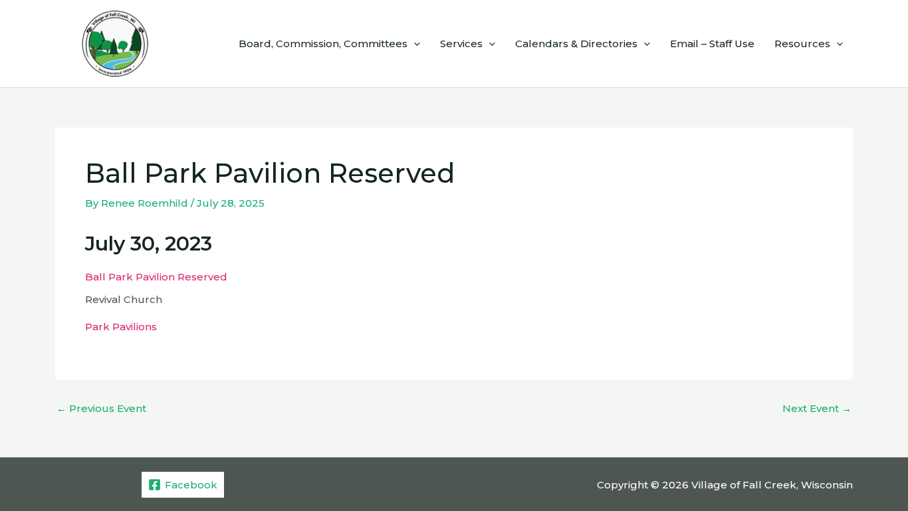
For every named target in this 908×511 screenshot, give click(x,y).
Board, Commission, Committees (323, 43)
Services (461, 43)
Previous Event (101, 408)
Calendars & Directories (576, 43)
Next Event (816, 408)
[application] (413, 43)
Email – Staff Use (712, 43)
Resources (802, 43)
